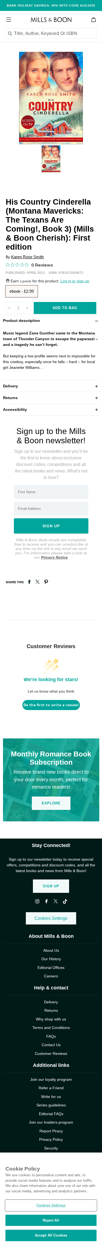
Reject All (51, 1220)
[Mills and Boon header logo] (51, 19)
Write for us (51, 1096)
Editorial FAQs (51, 1114)
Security (51, 1148)
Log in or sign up (74, 281)
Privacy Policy (51, 1139)
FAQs (51, 1036)
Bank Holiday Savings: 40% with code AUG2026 (51, 5)
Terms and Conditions (51, 1027)
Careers (51, 976)
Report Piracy (51, 1131)
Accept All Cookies (51, 1235)
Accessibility (51, 409)
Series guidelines (51, 1105)
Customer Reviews (51, 1053)
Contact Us (51, 1045)
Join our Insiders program (51, 1122)
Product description (51, 320)
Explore (51, 803)
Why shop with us (51, 1019)
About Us (51, 950)
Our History (51, 959)
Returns (51, 397)
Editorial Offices (51, 967)
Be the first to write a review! (51, 705)
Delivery (51, 386)
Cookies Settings (51, 918)
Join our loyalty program (51, 1079)
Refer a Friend (51, 1088)
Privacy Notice (54, 557)
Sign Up (51, 886)
